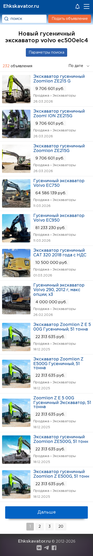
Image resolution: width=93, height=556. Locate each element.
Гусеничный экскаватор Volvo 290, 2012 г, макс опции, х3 (58, 290)
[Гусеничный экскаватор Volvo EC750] (16, 206)
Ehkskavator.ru (21, 6)
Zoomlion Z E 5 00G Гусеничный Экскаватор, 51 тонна (62, 402)
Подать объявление (70, 18)
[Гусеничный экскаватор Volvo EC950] (16, 240)
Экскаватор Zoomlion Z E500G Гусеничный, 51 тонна (58, 363)
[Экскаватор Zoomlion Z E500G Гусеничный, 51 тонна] (16, 386)
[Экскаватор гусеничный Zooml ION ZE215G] (16, 136)
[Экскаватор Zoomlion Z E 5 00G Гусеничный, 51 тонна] (16, 349)
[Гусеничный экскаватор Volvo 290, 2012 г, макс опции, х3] (16, 312)
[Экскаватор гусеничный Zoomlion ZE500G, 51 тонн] (16, 462)
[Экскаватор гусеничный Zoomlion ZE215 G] (16, 101)
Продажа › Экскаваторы (54, 95)
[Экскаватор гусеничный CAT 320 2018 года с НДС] (16, 275)
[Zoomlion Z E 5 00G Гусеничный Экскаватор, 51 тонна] (16, 425)
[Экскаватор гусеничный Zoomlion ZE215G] (16, 171)
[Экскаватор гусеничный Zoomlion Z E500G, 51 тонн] (16, 496)
